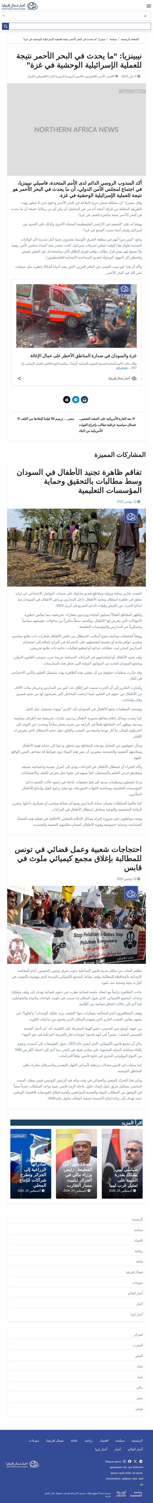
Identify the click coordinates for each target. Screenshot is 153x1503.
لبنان (30, 76)
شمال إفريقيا (134, 1272)
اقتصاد (138, 1240)
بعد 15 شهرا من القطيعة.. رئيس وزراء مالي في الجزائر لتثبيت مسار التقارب (77, 1175)
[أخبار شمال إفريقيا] (22, 6)
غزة (50, 76)
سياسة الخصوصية (136, 1493)
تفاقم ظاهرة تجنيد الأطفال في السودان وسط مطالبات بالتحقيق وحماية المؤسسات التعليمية (79, 481)
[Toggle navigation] (149, 6)
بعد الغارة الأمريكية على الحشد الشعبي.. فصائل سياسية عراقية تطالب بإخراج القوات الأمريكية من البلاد (107, 425)
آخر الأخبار (138, 91)
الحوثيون (89, 76)
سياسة (125, 91)
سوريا (59, 76)
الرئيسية (137, 1219)
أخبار (139, 1303)
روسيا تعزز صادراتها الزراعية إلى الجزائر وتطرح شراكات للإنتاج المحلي (32, 1172)
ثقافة (139, 1261)
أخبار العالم (135, 1293)
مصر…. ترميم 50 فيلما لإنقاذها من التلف (47, 418)
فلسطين (40, 76)
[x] (135, 1461)
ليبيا (140, 1377)
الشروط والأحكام (121, 1493)
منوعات (137, 1282)
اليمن (78, 76)
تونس (139, 1408)
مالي (139, 1387)
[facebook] (129, 1461)
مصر (139, 1398)
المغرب (138, 1345)
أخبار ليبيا (137, 1314)
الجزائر (138, 1334)
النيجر (139, 1356)
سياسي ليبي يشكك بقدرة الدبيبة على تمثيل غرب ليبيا (123, 1177)
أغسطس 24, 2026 (120, 1190)
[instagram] (124, 1461)
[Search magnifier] (5, 26)
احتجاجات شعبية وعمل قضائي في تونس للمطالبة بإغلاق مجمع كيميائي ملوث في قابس (78, 858)
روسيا (69, 76)
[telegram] (140, 1461)
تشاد (140, 1366)
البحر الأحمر (105, 76)
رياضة (139, 1251)
